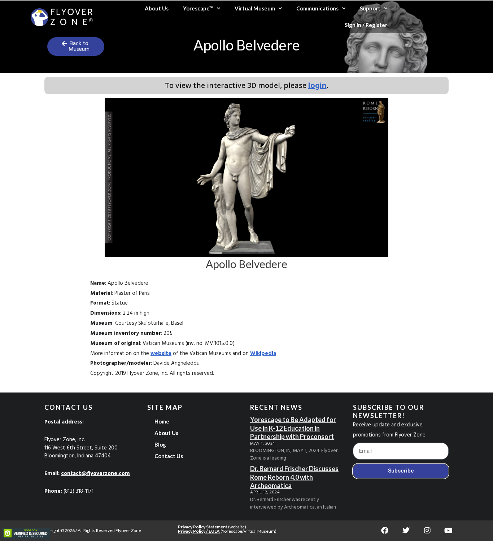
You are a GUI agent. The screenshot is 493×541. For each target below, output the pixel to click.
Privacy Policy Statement (202, 526)
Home (161, 421)
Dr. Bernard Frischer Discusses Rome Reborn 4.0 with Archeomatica (294, 477)
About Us (157, 8)
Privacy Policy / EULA (199, 531)
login (317, 85)
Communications (317, 8)
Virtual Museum (255, 8)
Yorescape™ (198, 8)
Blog (160, 444)
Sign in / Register (366, 25)
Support (370, 8)
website (160, 353)
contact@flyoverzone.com (95, 473)
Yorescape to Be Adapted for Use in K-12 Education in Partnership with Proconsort (293, 428)
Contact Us (168, 456)
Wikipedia (263, 353)
